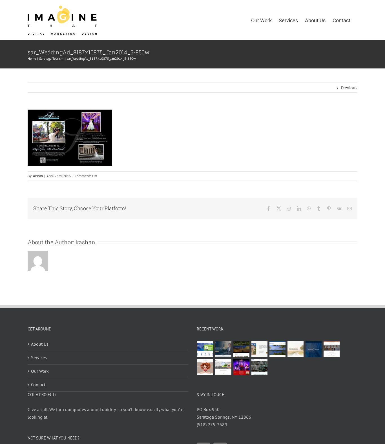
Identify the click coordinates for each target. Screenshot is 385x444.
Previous (349, 87)
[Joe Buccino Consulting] (223, 349)
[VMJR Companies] (259, 349)
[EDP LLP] (241, 349)
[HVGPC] (277, 349)
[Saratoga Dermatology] (331, 349)
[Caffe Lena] (241, 367)
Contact (38, 384)
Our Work (40, 371)
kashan (37, 176)
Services (39, 357)
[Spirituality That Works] (295, 349)
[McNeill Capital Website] (313, 349)
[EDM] (259, 367)
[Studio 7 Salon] (205, 367)
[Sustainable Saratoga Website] (223, 367)
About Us (39, 344)
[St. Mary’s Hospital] (205, 349)
